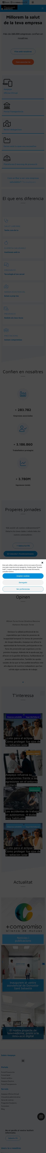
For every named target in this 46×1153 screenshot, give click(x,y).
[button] (42, 562)
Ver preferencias (23, 589)
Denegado (23, 582)
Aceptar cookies (23, 576)
